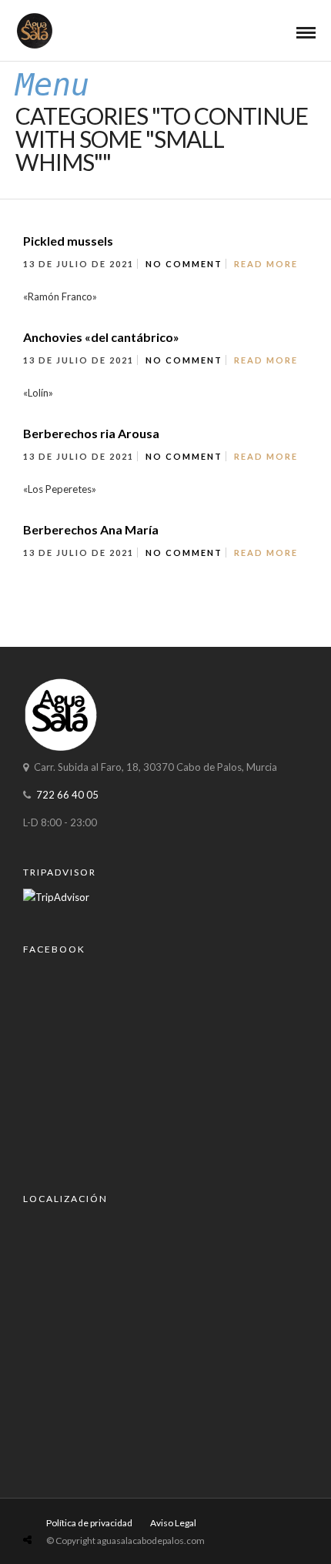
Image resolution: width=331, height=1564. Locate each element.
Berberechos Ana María (91, 529)
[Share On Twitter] (66, 1503)
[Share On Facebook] (45, 1503)
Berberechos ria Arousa (91, 433)
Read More (266, 264)
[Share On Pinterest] (88, 1503)
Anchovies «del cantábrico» (101, 337)
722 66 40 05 (67, 795)
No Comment (183, 264)
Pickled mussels (68, 240)
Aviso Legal (173, 1523)
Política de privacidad (89, 1523)
